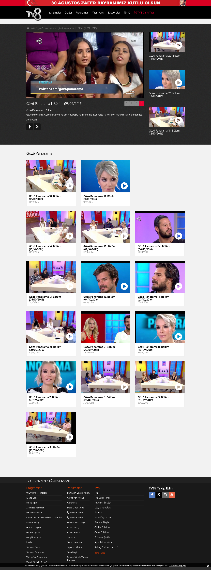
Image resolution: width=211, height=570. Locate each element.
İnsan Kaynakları (102, 517)
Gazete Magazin (33, 527)
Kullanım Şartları (102, 537)
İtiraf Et (29, 542)
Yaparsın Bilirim (74, 547)
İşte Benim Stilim (75, 512)
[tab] (39, 154)
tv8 (33, 28)
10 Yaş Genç (31, 497)
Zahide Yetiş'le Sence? (36, 562)
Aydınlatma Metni (103, 542)
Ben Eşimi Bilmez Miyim (78, 492)
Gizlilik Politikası (102, 527)
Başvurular (113, 12)
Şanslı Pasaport (74, 542)
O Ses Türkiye (73, 527)
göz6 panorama (46, 28)
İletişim (98, 512)
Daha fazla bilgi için (177, 565)
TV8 (96, 492)
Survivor (71, 537)
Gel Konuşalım (33, 532)
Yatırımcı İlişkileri (102, 502)
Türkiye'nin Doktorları (36, 557)
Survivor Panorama (35, 552)
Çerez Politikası (101, 532)
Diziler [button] (68, 12)
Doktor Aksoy (32, 522)
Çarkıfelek (71, 502)
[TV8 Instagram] (165, 495)
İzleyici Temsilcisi (102, 507)
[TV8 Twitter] (158, 495)
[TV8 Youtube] (172, 495)
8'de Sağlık (31, 502)
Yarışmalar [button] (55, 12)
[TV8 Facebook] (152, 495)
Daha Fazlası (99, 553)
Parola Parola (73, 532)
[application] (84, 65)
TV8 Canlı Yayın (146, 12)
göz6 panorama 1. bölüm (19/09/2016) (77, 28)
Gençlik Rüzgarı (33, 537)
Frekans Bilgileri (102, 522)
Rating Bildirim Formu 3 (106, 547)
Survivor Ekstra (33, 547)
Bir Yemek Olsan (34, 512)
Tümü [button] (127, 12)
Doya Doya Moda (75, 507)
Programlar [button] (82, 12)
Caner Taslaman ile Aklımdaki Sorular (44, 517)
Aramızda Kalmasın (35, 507)
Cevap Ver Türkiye (75, 497)
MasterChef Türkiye (76, 522)
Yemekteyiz (72, 552)
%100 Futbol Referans (36, 492)
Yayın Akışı (98, 12)
